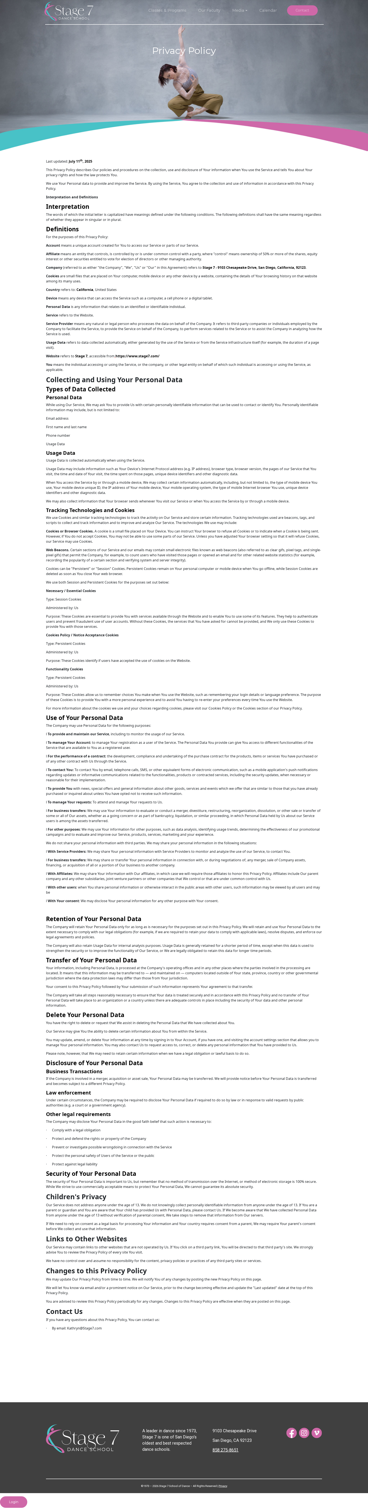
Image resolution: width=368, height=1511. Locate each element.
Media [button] (238, 10)
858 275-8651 (226, 1449)
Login (13, 1502)
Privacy (223, 1486)
